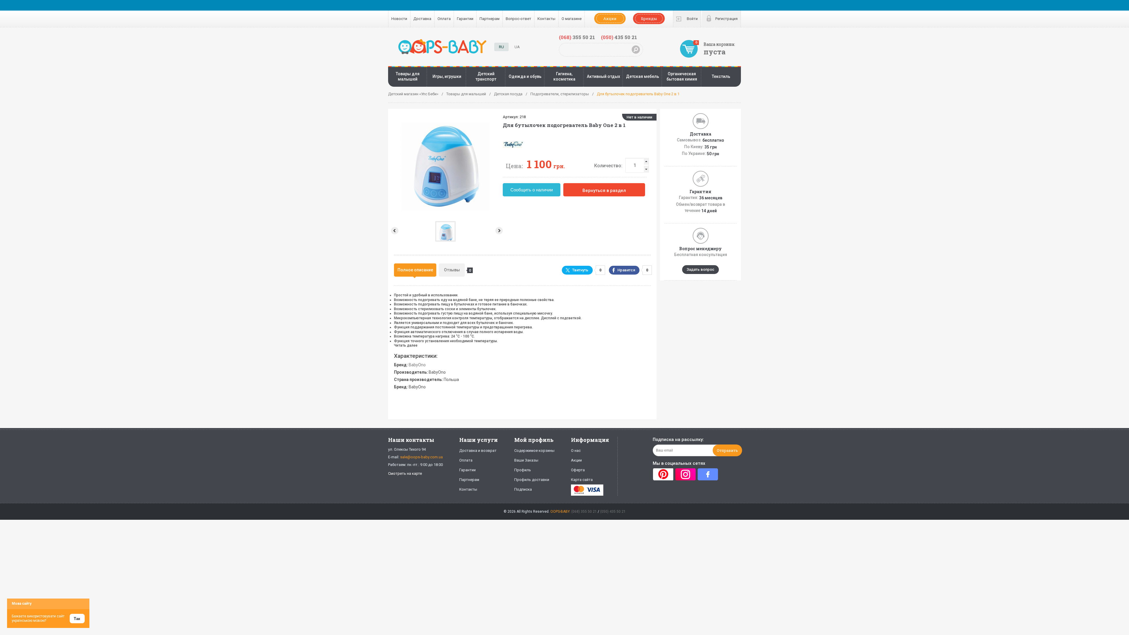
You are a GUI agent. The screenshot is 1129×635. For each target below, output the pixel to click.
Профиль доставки (531, 479)
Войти (692, 18)
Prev (394, 230)
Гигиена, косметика (564, 76)
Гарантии (465, 18)
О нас (576, 450)
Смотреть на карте (405, 473)
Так (77, 618)
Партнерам (490, 18)
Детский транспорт (485, 76)
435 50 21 (619, 37)
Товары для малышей (408, 76)
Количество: (608, 165)
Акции (610, 18)
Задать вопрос (700, 269)
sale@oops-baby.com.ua (421, 457)
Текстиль (721, 76)
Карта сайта (582, 479)
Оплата (444, 18)
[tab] (415, 270)
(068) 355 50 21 (584, 511)
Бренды (649, 18)
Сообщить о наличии (531, 189)
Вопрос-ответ (518, 18)
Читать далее (405, 345)
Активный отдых (603, 76)
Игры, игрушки (446, 76)
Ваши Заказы (526, 460)
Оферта (578, 470)
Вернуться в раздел (604, 190)
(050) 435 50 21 (613, 511)
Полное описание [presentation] (415, 270)
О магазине (572, 18)
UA (517, 47)
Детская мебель (642, 76)
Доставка (422, 18)
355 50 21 (577, 37)
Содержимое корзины (534, 450)
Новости (399, 18)
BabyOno (417, 364)
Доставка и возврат (478, 450)
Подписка (523, 489)
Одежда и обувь (525, 76)
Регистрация (726, 18)
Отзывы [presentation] (454, 270)
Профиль (522, 470)
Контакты (546, 18)
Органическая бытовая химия (682, 76)
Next (499, 230)
